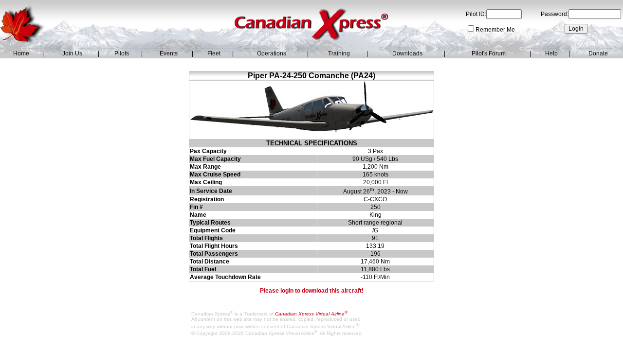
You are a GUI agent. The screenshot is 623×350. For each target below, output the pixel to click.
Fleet (213, 53)
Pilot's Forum (489, 53)
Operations (271, 53)
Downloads (407, 53)
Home (21, 53)
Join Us (72, 53)
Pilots (121, 53)
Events (169, 53)
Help (551, 53)
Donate (598, 53)
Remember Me (495, 29)
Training (339, 53)
